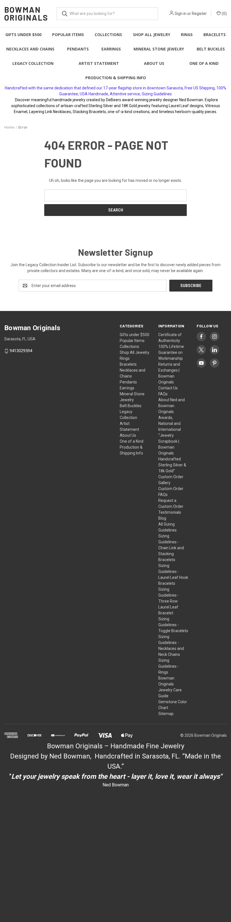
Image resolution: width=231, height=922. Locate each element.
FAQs (163, 394)
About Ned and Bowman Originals (171, 406)
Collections (108, 34)
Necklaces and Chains (30, 49)
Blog (162, 518)
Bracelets (214, 34)
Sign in (180, 13)
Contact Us (168, 388)
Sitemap (166, 713)
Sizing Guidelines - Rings (168, 666)
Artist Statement (99, 63)
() (224, 13)
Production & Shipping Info (115, 77)
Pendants (78, 49)
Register (199, 13)
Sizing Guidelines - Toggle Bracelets (173, 625)
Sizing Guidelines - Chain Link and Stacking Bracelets (171, 548)
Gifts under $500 (23, 34)
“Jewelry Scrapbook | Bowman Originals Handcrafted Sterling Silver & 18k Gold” (172, 453)
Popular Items (68, 34)
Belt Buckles (211, 49)
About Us (154, 63)
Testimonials (169, 512)
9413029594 (21, 351)
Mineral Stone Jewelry (159, 49)
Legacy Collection (33, 63)
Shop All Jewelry (151, 34)
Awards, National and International (169, 423)
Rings (187, 34)
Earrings (111, 49)
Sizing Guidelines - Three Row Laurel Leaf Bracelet (168, 601)
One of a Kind (204, 63)
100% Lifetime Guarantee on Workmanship (171, 352)
